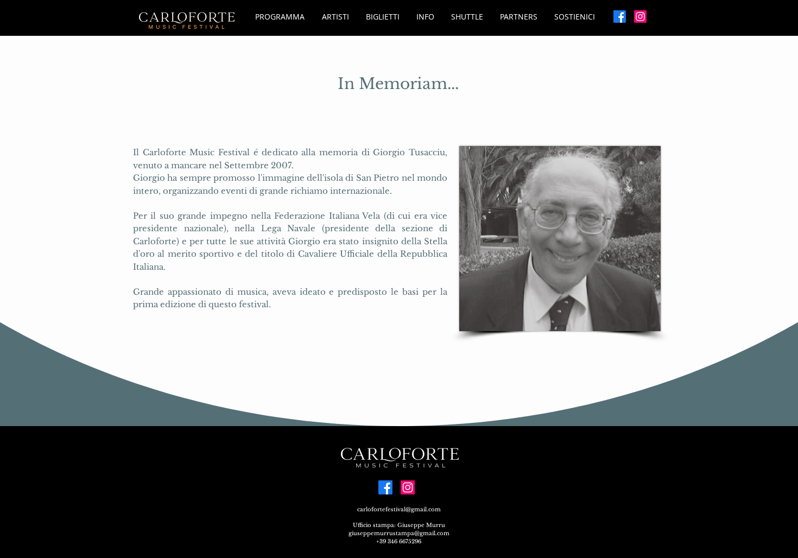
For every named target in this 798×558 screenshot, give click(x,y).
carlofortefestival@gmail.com (399, 509)
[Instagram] (640, 16)
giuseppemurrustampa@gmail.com (399, 533)
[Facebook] (619, 16)
